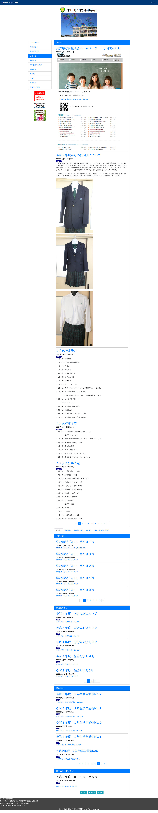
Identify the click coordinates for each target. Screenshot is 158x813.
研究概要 (33, 83)
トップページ (34, 42)
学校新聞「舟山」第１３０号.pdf (67, 596)
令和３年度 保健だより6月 (74, 670)
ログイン (152, 2)
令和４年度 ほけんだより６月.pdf (67, 636)
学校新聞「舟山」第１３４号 (75, 542)
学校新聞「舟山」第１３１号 (75, 578)
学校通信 (68, 530)
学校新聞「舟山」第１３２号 (75, 566)
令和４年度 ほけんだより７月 (77, 613)
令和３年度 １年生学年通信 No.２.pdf (69, 730)
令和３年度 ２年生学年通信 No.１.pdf (69, 716)
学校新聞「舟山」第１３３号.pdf (67, 560)
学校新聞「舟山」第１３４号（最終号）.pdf (70, 548)
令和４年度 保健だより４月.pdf (67, 664)
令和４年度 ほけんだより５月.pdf (67, 650)
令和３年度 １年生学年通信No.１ (79, 736)
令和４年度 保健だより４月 (75, 656)
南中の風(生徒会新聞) (102, 530)
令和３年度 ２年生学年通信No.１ (79, 708)
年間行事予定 (34, 51)
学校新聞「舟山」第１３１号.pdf (67, 584)
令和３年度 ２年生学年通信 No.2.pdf (69, 702)
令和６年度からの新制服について (78, 155)
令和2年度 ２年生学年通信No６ (67, 759)
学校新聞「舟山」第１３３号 (75, 554)
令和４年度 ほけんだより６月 (77, 628)
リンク (32, 78)
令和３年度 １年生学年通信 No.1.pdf (68, 745)
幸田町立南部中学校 (9, 2)
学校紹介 (33, 47)
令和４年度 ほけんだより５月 (77, 642)
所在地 (32, 74)
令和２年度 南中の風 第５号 (66, 786)
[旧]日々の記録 (35, 87)
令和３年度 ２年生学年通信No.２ (79, 694)
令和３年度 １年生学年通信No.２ (79, 722)
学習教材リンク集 (36, 65)
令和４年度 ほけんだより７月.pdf (67, 622)
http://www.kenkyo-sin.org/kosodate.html (73, 99)
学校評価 (33, 69)
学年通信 (89, 530)
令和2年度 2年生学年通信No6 (77, 751)
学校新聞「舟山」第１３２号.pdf (67, 572)
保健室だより (78, 530)
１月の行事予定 (66, 423)
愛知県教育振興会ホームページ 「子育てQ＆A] (88, 48)
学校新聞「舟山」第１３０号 (75, 590)
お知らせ (33, 56)
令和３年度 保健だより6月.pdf (66, 676)
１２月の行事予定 (68, 463)
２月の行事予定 (66, 350)
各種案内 (33, 60)
